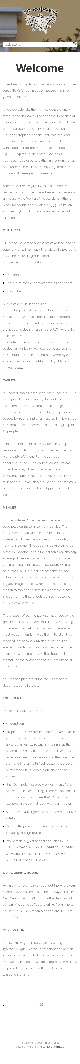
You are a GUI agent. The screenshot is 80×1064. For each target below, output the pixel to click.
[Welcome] (75, 51)
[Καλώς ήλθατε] (75, 45)
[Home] (40, 10)
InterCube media (55, 1046)
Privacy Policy (51, 1042)
